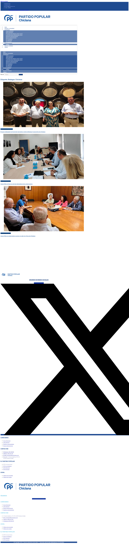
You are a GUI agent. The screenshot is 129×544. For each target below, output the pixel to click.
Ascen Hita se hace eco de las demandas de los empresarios (17, 184)
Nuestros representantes (12, 36)
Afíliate (7, 69)
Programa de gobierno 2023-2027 (14, 33)
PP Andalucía (9, 39)
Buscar (2, 74)
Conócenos (7, 29)
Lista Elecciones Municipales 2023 (14, 35)
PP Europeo (9, 66)
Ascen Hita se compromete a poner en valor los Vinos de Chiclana (18, 236)
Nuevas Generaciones (11, 37)
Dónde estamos (8, 43)
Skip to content (4, 1)
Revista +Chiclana (7, 70)
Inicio (4, 52)
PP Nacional (9, 40)
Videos (6, 47)
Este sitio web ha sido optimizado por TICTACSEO (52, 542)
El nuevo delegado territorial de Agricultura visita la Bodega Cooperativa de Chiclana (23, 131)
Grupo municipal (9, 31)
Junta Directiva (9, 32)
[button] (39, 49)
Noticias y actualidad (8, 53)
